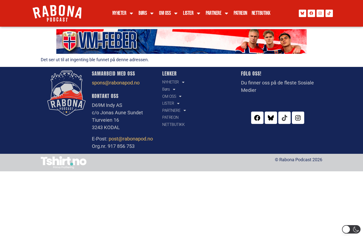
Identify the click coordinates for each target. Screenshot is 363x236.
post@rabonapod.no (131, 139)
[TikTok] (329, 13)
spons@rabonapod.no (116, 83)
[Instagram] (320, 13)
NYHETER (119, 13)
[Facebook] (311, 13)
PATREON (240, 13)
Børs (143, 13)
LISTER (188, 13)
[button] (351, 229)
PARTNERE (213, 13)
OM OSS (165, 13)
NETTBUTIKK (261, 13)
